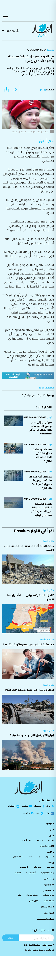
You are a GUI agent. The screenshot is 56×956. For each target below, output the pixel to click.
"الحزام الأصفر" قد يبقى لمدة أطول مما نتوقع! (30, 597)
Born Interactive (31, 950)
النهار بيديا (49, 913)
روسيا (50, 395)
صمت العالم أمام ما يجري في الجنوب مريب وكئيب (29, 548)
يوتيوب (25, 806)
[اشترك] (28, 375)
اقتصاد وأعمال (46, 639)
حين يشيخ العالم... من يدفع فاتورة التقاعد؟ (28, 644)
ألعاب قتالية (31, 873)
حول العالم (33, 901)
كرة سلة (37, 867)
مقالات (50, 852)
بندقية (26, 395)
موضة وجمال (32, 895)
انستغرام (11, 806)
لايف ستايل (48, 890)
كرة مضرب (24, 867)
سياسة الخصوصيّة (45, 919)
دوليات (50, 50)
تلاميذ (41, 395)
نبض (48, 813)
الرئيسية (50, 823)
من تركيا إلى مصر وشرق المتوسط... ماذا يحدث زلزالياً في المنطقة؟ (40, 428)
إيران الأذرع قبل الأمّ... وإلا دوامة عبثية (32, 735)
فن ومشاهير (48, 895)
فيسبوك (37, 806)
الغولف (18, 873)
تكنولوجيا (49, 884)
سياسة (51, 840)
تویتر (48, 806)
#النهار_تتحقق (47, 907)
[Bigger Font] (42, 141)
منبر (30, 856)
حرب (33, 395)
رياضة (51, 862)
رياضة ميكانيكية (47, 873)
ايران (52, 829)
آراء (38, 856)
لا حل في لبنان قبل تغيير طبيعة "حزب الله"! (29, 689)
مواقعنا (10, 30)
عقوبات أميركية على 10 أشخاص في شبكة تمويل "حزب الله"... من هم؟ (40, 482)
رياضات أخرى (49, 878)
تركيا (49, 417)
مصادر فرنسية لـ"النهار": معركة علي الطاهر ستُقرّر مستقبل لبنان (41, 509)
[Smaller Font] (50, 141)
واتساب (26, 813)
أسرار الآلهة (26, 840)
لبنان (49, 444)
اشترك (10, 938)
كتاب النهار (48, 541)
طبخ (19, 895)
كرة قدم (50, 867)
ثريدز (37, 813)
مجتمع (40, 840)
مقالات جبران (18, 856)
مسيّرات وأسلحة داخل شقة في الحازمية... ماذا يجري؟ (42, 455)
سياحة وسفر (49, 901)
